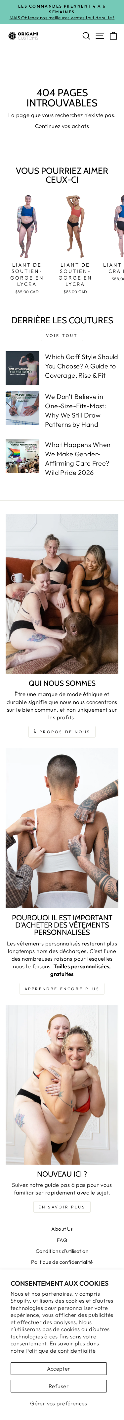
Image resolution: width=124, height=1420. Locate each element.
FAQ (62, 1240)
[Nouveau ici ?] (62, 1085)
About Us (61, 1229)
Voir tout (62, 335)
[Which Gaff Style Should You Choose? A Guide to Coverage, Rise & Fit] (22, 368)
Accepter (58, 1368)
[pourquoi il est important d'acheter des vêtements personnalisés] (62, 828)
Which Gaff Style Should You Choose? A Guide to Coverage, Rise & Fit (81, 366)
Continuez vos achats (62, 125)
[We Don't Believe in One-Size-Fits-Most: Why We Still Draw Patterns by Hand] (22, 408)
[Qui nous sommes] (62, 594)
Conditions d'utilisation (62, 1251)
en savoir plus (61, 1206)
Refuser (59, 1386)
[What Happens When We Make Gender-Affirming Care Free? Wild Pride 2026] (22, 456)
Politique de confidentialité (60, 1350)
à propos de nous (62, 731)
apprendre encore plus (62, 988)
